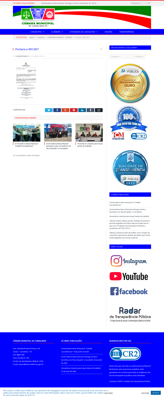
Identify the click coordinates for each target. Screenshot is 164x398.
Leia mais (108, 392)
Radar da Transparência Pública (137, 381)
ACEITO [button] (156, 392)
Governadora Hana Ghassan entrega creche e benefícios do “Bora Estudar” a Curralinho (70, 3)
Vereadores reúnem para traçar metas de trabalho (90, 144)
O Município (36, 32)
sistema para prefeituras (141, 366)
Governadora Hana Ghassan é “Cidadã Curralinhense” (27, 144)
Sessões (108, 32)
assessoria (127, 369)
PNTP (120, 381)
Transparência (126, 32)
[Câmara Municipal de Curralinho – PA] (82, 17)
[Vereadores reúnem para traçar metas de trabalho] (89, 133)
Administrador (22, 56)
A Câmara (55, 32)
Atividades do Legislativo (82, 32)
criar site (125, 366)
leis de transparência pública (120, 375)
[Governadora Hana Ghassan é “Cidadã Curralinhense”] (26, 133)
